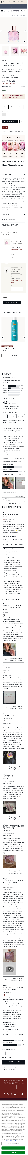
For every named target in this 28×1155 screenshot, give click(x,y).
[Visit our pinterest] (22, 1094)
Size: (3, 103)
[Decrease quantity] (4, 114)
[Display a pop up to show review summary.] (13, 348)
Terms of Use (18, 1140)
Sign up (13, 1087)
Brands (8, 15)
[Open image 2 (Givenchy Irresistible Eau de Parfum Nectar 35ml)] (15, 51)
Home (3, 15)
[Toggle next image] (25, 31)
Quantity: (5, 111)
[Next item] (24, 337)
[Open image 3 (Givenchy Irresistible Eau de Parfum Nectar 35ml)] (24, 51)
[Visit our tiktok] (19, 1094)
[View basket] (24, 10)
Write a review (5, 77)
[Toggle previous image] (1, 31)
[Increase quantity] (14, 114)
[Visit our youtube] (15, 1094)
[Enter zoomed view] (24, 41)
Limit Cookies (13, 1148)
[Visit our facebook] (4, 1094)
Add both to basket (12, 302)
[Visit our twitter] (8, 1094)
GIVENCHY (15, 15)
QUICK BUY (14, 355)
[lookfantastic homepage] (13, 10)
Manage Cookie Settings (13, 1143)
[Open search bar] (4, 10)
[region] (13, 1127)
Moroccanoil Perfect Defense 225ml (12, 344)
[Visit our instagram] (11, 1094)
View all (23, 86)
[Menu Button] (1, 10)
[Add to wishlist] (22, 121)
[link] (22, 10)
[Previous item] (2, 337)
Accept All (13, 1152)
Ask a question (15, 77)
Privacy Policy (9, 1140)
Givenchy (5, 61)
